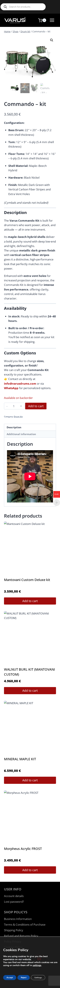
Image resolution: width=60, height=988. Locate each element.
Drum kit (18, 416)
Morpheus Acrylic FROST (23, 848)
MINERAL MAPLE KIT (20, 759)
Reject (23, 977)
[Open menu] (52, 20)
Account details (14, 896)
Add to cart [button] (30, 601)
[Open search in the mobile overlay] (23, 7)
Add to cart (36, 406)
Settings (38, 977)
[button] (52, 40)
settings (37, 965)
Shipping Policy (13, 930)
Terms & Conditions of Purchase (25, 924)
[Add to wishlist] (9, 41)
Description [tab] (14, 427)
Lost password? (14, 902)
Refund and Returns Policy (21, 936)
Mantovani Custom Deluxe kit (27, 579)
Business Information (18, 919)
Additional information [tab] (21, 434)
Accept (9, 977)
